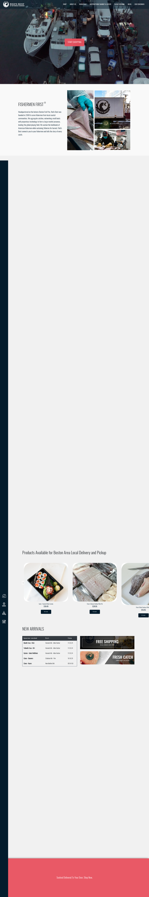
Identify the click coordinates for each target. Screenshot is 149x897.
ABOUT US (73, 4)
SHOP (64, 4)
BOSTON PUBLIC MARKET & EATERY (100, 4)
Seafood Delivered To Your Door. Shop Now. (75, 878)
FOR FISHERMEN (139, 4)
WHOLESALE (83, 4)
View (46, 611)
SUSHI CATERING (119, 4)
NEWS (129, 4)
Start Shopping (74, 42)
